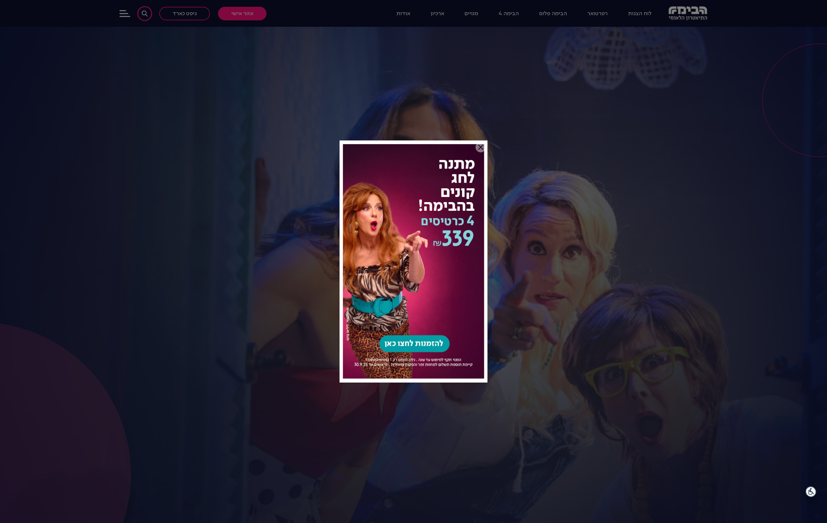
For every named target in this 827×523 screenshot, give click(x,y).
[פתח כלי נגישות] (811, 492)
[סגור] (481, 147)
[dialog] (413, 261)
